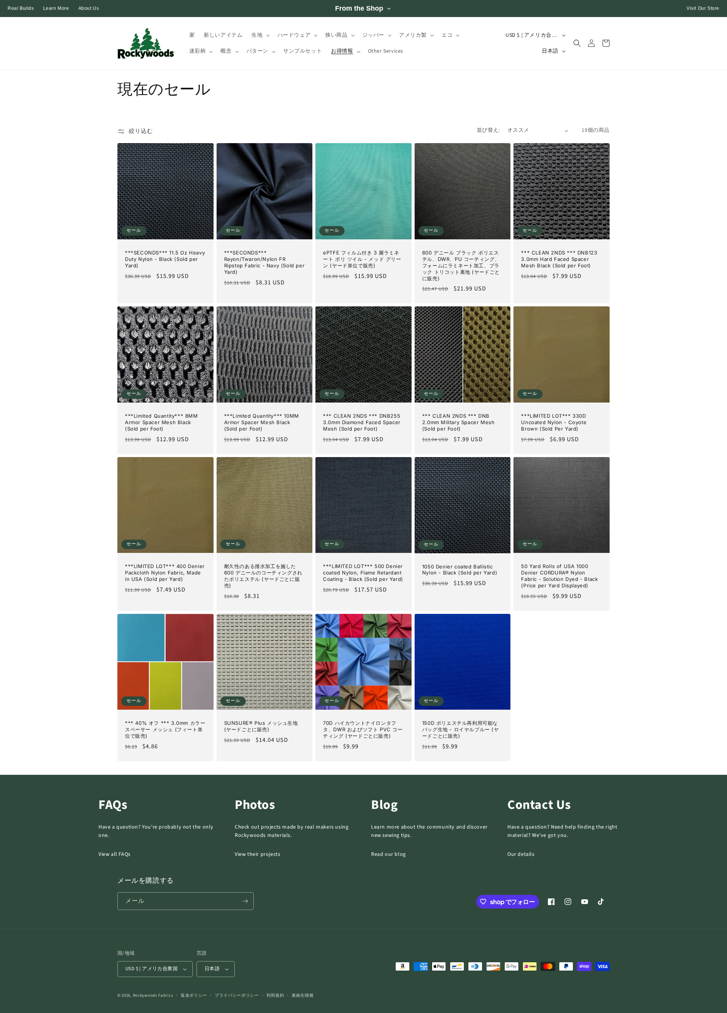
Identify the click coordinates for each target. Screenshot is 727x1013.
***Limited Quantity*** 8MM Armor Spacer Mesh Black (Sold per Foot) (161, 422)
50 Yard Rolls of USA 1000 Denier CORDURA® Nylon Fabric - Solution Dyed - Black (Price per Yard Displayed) (559, 575)
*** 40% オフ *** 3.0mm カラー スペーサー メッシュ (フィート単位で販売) (165, 729)
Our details (521, 854)
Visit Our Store (702, 8)
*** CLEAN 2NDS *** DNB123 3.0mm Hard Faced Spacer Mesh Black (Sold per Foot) (559, 259)
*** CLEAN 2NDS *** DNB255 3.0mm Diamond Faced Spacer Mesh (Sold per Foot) (362, 422)
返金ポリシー (194, 995)
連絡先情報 (303, 995)
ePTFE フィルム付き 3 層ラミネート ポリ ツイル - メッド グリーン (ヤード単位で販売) (362, 259)
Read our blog (388, 854)
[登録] (245, 901)
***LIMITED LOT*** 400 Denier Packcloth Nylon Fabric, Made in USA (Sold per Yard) (165, 572)
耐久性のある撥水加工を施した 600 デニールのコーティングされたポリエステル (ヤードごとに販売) (263, 575)
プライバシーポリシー (237, 995)
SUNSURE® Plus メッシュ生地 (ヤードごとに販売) (261, 726)
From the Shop (359, 8)
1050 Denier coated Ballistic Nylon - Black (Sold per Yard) (459, 569)
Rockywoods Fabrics (153, 995)
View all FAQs (114, 854)
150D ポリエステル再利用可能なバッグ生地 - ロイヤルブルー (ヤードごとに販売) (460, 729)
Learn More (56, 8)
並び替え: (488, 130)
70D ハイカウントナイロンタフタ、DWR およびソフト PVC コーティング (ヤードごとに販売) (363, 729)
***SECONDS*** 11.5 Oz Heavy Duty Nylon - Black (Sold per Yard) (165, 259)
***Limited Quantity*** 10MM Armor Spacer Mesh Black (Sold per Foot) (261, 422)
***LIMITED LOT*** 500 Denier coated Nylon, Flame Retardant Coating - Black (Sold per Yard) (363, 572)
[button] (260, 35)
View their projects (257, 854)
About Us (88, 8)
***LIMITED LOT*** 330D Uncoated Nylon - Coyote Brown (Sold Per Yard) (554, 422)
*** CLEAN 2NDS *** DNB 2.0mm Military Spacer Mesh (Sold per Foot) (458, 422)
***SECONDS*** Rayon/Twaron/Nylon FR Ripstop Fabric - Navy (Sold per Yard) (264, 262)
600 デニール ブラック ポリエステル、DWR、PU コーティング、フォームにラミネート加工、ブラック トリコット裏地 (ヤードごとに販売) (461, 265)
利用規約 (275, 995)
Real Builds (21, 8)
